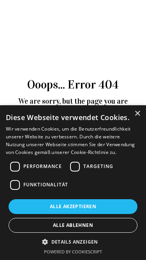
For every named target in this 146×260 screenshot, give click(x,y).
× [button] (137, 114)
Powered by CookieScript (73, 252)
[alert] (73, 182)
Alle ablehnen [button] (73, 225)
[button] (73, 242)
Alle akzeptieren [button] (73, 206)
